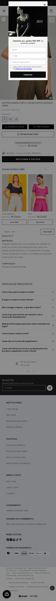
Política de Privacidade (23, 69)
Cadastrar (28, 75)
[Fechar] (45, 4)
